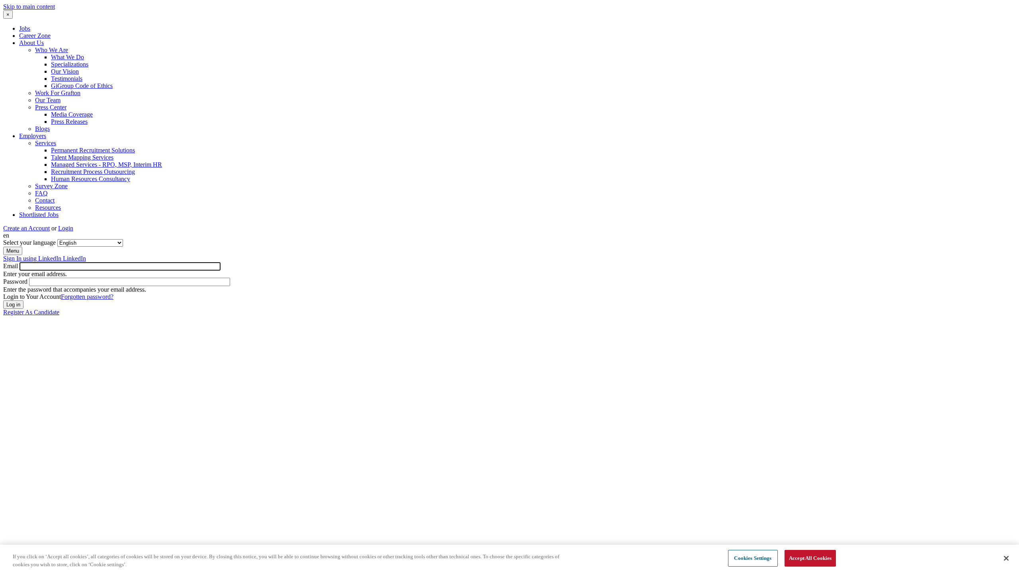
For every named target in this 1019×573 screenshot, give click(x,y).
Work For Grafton (57, 93)
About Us (31, 42)
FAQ (41, 193)
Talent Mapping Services (82, 157)
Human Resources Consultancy (90, 178)
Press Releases (69, 121)
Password (15, 281)
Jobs (24, 28)
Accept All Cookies (810, 558)
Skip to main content (29, 6)
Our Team (48, 100)
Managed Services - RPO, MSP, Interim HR (106, 164)
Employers (32, 136)
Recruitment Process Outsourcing (93, 171)
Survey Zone (51, 186)
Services (45, 143)
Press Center (50, 107)
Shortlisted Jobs (39, 214)
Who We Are (51, 50)
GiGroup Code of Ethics (82, 85)
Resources (48, 207)
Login (65, 228)
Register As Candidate (31, 312)
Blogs (42, 128)
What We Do (67, 57)
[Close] (1006, 558)
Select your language (29, 242)
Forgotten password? (87, 296)
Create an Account (26, 228)
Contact (45, 200)
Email (10, 266)
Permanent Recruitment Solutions (93, 150)
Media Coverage (72, 114)
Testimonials (66, 78)
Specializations (69, 64)
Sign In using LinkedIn (44, 258)
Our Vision (65, 71)
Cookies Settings (752, 558)
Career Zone (35, 35)
